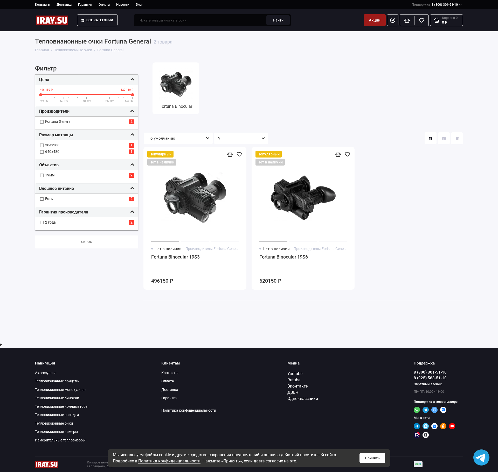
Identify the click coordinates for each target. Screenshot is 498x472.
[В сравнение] (229, 154)
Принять (372, 458)
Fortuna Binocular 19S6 (283, 257)
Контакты (42, 4)
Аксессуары (45, 373)
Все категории (99, 20)
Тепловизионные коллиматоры (61, 406)
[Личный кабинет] (392, 20)
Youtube (294, 373)
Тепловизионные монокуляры (60, 390)
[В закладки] (239, 154)
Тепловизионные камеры (56, 432)
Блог (139, 4)
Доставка (64, 4)
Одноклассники (302, 398)
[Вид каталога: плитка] (431, 138)
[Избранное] (421, 20)
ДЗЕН (292, 392)
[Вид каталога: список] (444, 138)
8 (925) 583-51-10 (430, 378)
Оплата (104, 4)
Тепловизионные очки (54, 423)
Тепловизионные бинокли (57, 398)
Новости (122, 4)
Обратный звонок (428, 384)
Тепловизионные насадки (57, 415)
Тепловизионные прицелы (57, 381)
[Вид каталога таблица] (457, 138)
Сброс (86, 242)
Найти (278, 20)
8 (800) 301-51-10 (435, 4)
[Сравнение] (407, 20)
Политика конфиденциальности (169, 461)
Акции (375, 20)
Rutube (293, 379)
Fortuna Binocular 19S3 (175, 257)
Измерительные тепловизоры (60, 440)
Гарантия (85, 4)
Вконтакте (297, 386)
